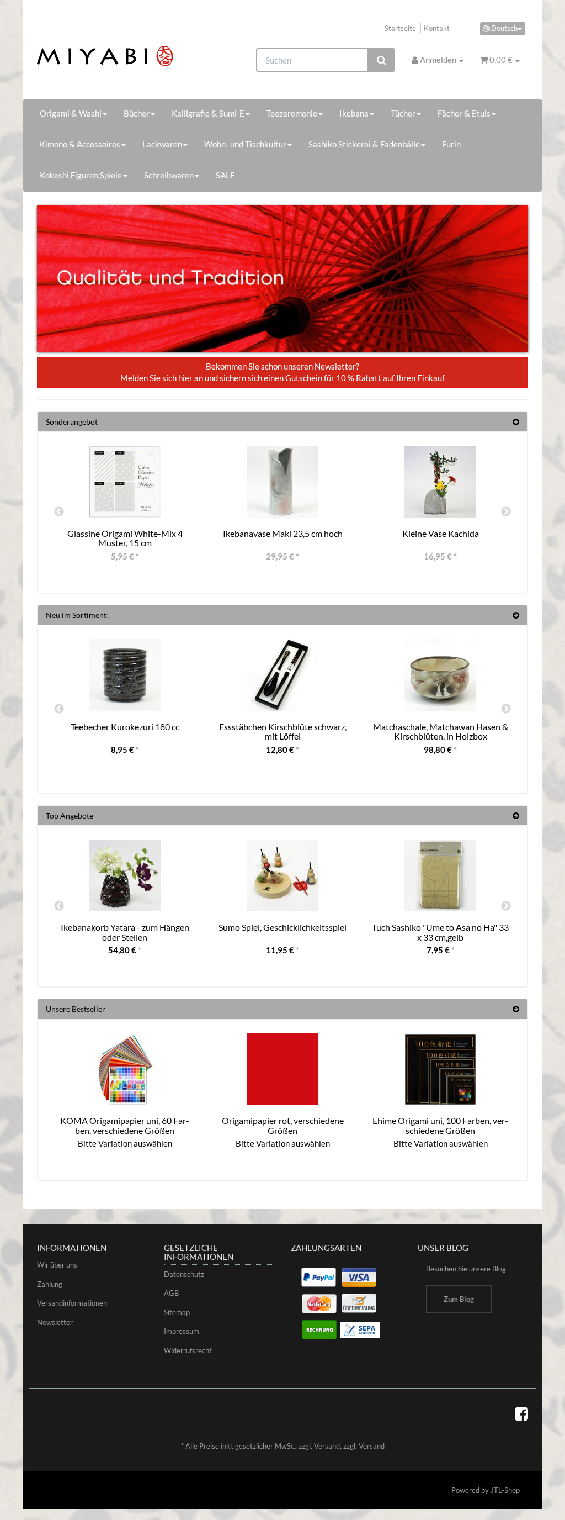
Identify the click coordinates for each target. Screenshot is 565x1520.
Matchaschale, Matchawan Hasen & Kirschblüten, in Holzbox (440, 731)
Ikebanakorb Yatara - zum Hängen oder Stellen (125, 932)
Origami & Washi (71, 113)
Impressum (181, 1331)
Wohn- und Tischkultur (245, 144)
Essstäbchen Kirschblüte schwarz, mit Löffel (283, 731)
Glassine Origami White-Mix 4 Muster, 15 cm (125, 538)
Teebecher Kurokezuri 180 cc (125, 726)
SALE (225, 175)
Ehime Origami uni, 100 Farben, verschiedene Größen (440, 1125)
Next (506, 512)
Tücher (403, 113)
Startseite (400, 28)
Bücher (137, 113)
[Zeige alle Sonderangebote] (516, 422)
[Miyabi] (113, 56)
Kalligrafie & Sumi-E (208, 113)
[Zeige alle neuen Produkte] (516, 615)
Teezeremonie (291, 113)
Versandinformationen (72, 1303)
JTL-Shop (505, 1490)
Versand (327, 1446)
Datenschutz (184, 1274)
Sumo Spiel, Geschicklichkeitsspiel (282, 927)
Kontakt (437, 28)
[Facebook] (521, 1413)
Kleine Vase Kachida (440, 533)
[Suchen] (381, 60)
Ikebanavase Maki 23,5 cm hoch (283, 533)
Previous (59, 512)
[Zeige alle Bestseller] (516, 1009)
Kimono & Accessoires (80, 144)
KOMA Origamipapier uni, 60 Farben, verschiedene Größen (124, 1125)
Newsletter (55, 1322)
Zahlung (49, 1284)
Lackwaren (162, 144)
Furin (451, 144)
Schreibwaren (169, 175)
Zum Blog (459, 1299)
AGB (171, 1293)
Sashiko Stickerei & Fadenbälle (364, 144)
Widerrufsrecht (188, 1350)
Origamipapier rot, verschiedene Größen (283, 1125)
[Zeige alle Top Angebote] (516, 815)
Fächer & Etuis (464, 113)
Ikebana (354, 113)
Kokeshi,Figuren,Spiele (81, 175)
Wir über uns (57, 1264)
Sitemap (177, 1312)
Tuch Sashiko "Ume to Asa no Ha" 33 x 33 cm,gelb (440, 932)
